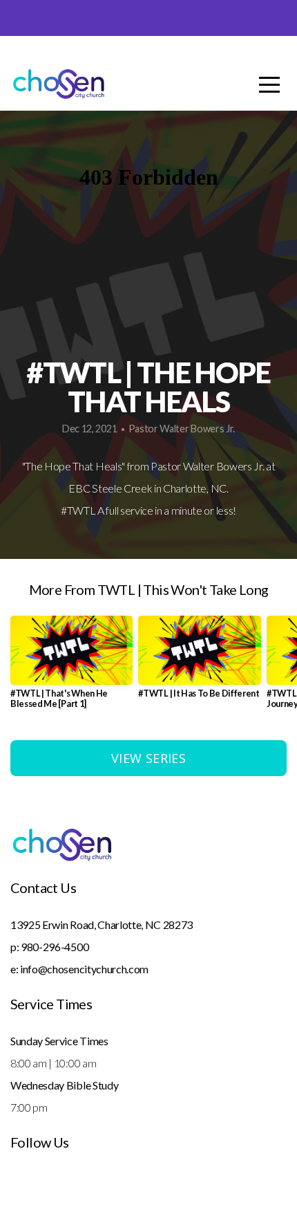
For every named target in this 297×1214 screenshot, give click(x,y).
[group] (71, 668)
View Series (148, 758)
